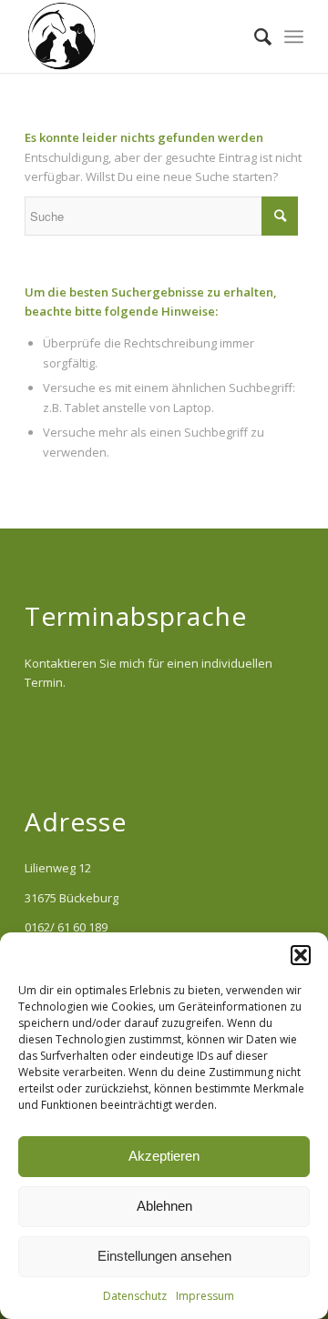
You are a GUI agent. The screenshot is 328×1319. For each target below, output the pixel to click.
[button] (301, 955)
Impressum (205, 1296)
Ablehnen (164, 1205)
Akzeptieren (164, 1155)
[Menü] (293, 36)
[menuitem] (254, 36)
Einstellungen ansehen (164, 1256)
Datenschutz (135, 1296)
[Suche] (254, 36)
